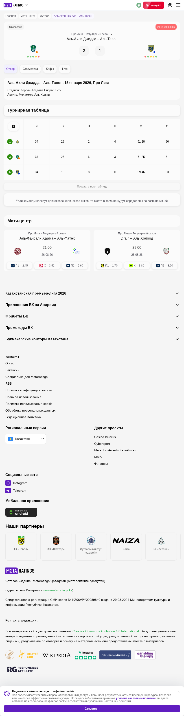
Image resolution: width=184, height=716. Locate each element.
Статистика (30, 68)
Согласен (92, 708)
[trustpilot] (85, 655)
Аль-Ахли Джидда (81, 39)
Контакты (12, 357)
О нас (9, 363)
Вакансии (12, 370)
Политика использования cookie (29, 403)
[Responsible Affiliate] (22, 670)
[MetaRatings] (20, 570)
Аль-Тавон (109, 39)
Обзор (10, 68)
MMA (98, 457)
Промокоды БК (19, 328)
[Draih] (107, 251)
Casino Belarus (105, 437)
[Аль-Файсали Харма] (17, 251)
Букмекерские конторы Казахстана (36, 339)
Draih (125, 238)
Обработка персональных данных (30, 410)
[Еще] (178, 5)
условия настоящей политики (136, 698)
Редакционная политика (23, 417)
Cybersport (102, 443)
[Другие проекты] (16, 5)
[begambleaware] (115, 655)
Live (65, 68)
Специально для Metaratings (26, 377)
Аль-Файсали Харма (36, 238)
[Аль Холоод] (166, 251)
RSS (8, 383)
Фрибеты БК (16, 316)
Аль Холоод (143, 238)
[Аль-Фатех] (76, 251)
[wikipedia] (56, 655)
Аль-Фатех (66, 238)
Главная (10, 16)
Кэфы (50, 68)
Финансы (101, 463)
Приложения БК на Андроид (30, 305)
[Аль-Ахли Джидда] (33, 50)
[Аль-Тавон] (151, 50)
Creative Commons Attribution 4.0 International (105, 631)
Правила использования (23, 397)
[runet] (9, 655)
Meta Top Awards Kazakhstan (115, 450)
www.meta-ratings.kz (57, 590)
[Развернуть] (13, 126)
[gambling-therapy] (145, 655)
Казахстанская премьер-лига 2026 (35, 293)
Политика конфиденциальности (28, 390)
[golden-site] (28, 655)
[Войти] (170, 5)
